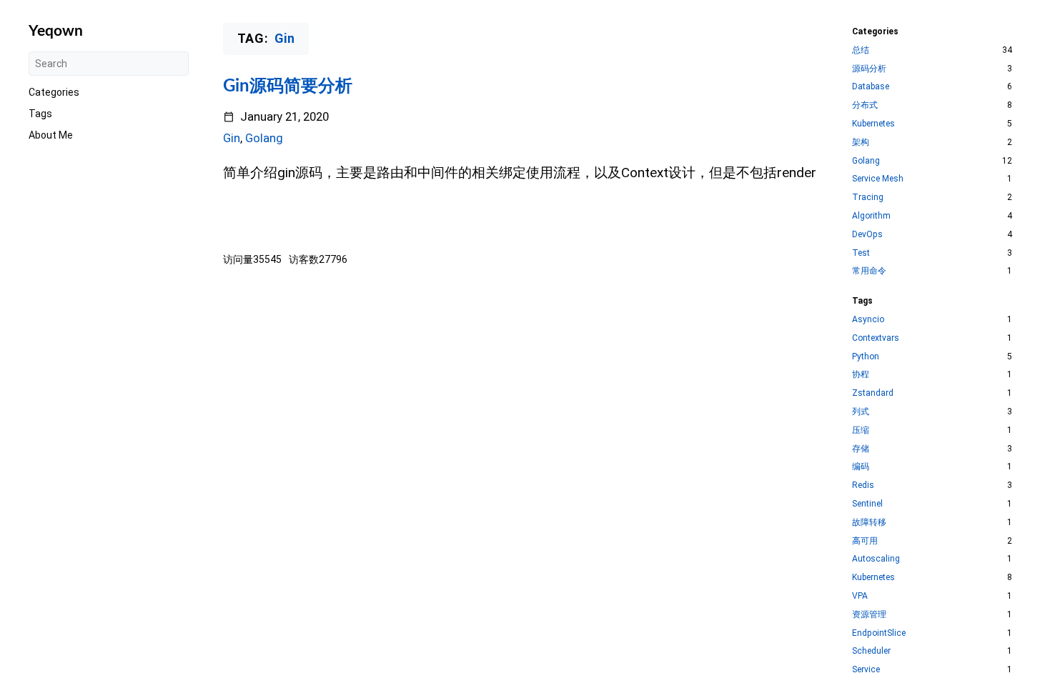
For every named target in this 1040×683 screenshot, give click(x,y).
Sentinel (867, 504)
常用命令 (869, 271)
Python (865, 357)
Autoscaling (876, 559)
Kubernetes (873, 124)
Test (861, 253)
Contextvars (875, 338)
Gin (231, 138)
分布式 (865, 105)
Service (866, 669)
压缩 (860, 430)
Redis (863, 485)
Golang (264, 138)
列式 (860, 412)
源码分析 (869, 69)
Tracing (867, 197)
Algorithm (871, 216)
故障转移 (869, 522)
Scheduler (871, 651)
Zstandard (872, 393)
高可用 (865, 541)
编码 (860, 467)
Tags (40, 113)
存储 (860, 449)
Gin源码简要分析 (287, 86)
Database (870, 86)
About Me (51, 135)
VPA (860, 596)
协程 (860, 374)
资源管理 (869, 614)
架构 (860, 142)
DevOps (867, 234)
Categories (54, 92)
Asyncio (868, 319)
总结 (860, 50)
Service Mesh (877, 179)
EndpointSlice (879, 633)
